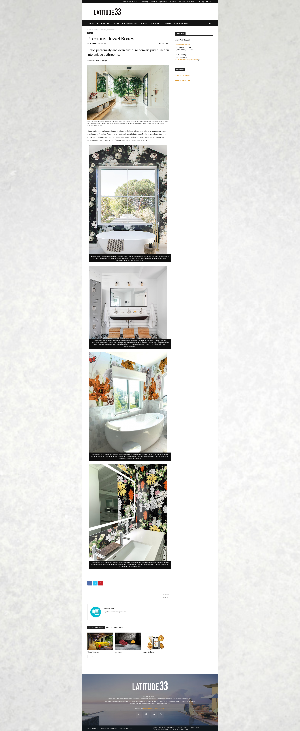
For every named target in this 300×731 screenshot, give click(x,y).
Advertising (144, 1)
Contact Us (153, 1)
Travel (168, 23)
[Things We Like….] (100, 641)
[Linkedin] (207, 1)
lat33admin (94, 43)
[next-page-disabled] (92, 656)
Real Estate (156, 23)
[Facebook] (199, 1)
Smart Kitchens (148, 652)
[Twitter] (211, 1)
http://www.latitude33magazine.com (115, 612)
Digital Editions (163, 1)
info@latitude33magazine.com (186, 59)
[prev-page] (88, 656)
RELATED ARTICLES (96, 628)
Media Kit (182, 1)
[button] (210, 23)
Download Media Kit (182, 75)
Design (116, 23)
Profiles (143, 23)
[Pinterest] (100, 583)
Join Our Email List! (182, 80)
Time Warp (165, 597)
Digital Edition (181, 23)
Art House (118, 652)
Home (91, 23)
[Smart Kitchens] (156, 641)
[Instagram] (203, 1)
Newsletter (190, 1)
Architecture (103, 23)
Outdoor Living (129, 23)
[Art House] (128, 641)
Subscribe (173, 1)
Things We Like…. (93, 652)
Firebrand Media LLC (182, 45)
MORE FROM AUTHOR (114, 628)
